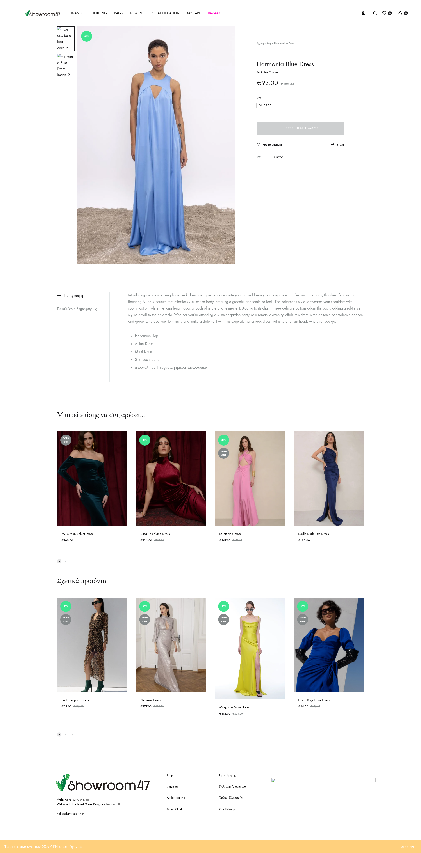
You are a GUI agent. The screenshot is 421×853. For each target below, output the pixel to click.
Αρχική (260, 43)
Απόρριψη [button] (409, 847)
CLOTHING (99, 13)
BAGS (118, 13)
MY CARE (194, 13)
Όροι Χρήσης (227, 775)
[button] (265, 105)
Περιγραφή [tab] (73, 295)
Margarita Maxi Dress (234, 707)
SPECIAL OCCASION (165, 13)
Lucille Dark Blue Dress (313, 534)
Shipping (172, 786)
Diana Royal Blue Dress (314, 700)
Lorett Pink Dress (230, 534)
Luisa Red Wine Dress (155, 534)
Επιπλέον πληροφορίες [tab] (77, 308)
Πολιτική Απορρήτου (232, 786)
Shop (268, 43)
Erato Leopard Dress (75, 700)
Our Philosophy (228, 809)
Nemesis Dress (150, 700)
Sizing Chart (174, 809)
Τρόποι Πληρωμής (231, 798)
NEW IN (136, 13)
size (259, 98)
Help (170, 775)
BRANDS (77, 13)
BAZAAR (214, 13)
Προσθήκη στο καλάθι (300, 128)
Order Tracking (176, 798)
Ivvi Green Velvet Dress (77, 534)
